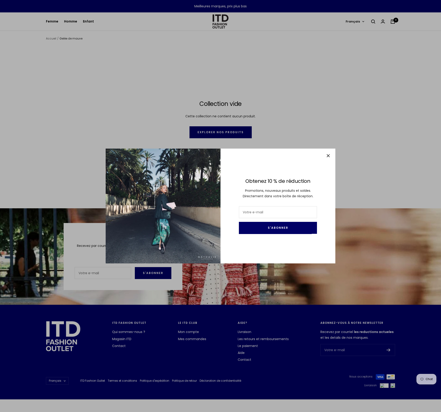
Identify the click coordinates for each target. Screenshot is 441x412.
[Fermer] (328, 155)
